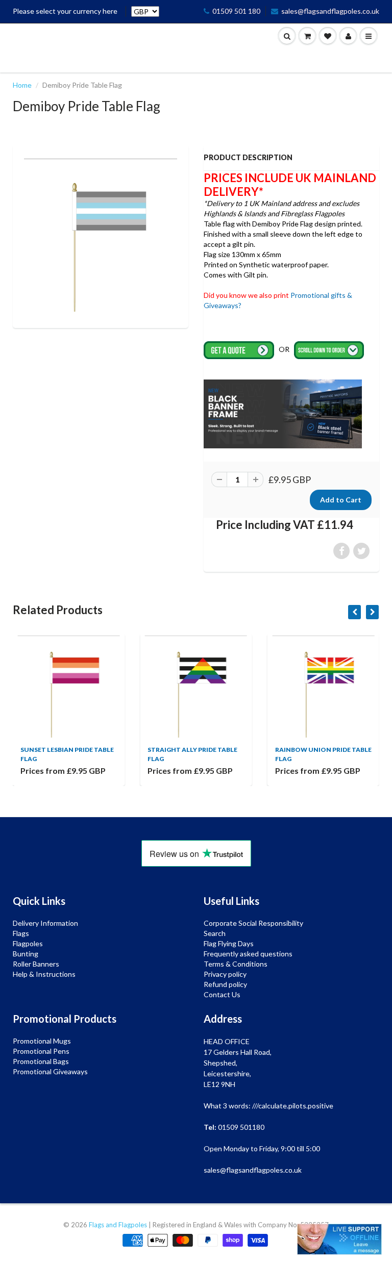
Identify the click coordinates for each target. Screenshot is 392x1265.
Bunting (25, 953)
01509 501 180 (236, 11)
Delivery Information (45, 923)
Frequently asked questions (248, 953)
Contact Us (222, 994)
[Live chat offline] (339, 1239)
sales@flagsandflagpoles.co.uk (330, 11)
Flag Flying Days (229, 943)
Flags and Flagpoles (118, 1225)
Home (22, 85)
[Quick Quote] (240, 349)
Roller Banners (36, 963)
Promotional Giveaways (50, 1071)
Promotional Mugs (42, 1040)
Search (215, 933)
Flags (21, 933)
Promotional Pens (41, 1051)
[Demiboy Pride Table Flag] (100, 235)
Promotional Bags (41, 1061)
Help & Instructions (44, 974)
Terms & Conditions (235, 963)
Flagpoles (28, 943)
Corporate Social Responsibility (253, 923)
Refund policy (225, 984)
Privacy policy (225, 974)
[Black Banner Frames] (283, 413)
